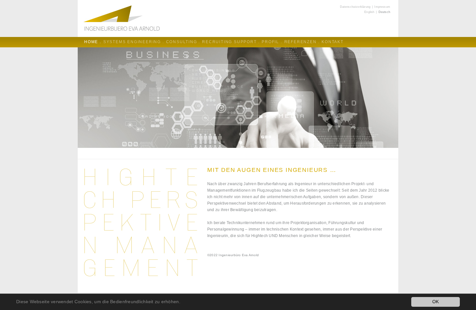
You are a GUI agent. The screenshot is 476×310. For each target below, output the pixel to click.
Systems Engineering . (133, 42)
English (369, 12)
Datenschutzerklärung (355, 6)
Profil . (272, 42)
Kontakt (333, 42)
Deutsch (384, 12)
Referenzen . (302, 42)
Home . (92, 42)
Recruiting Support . (231, 42)
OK (435, 301)
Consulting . (183, 42)
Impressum (382, 6)
